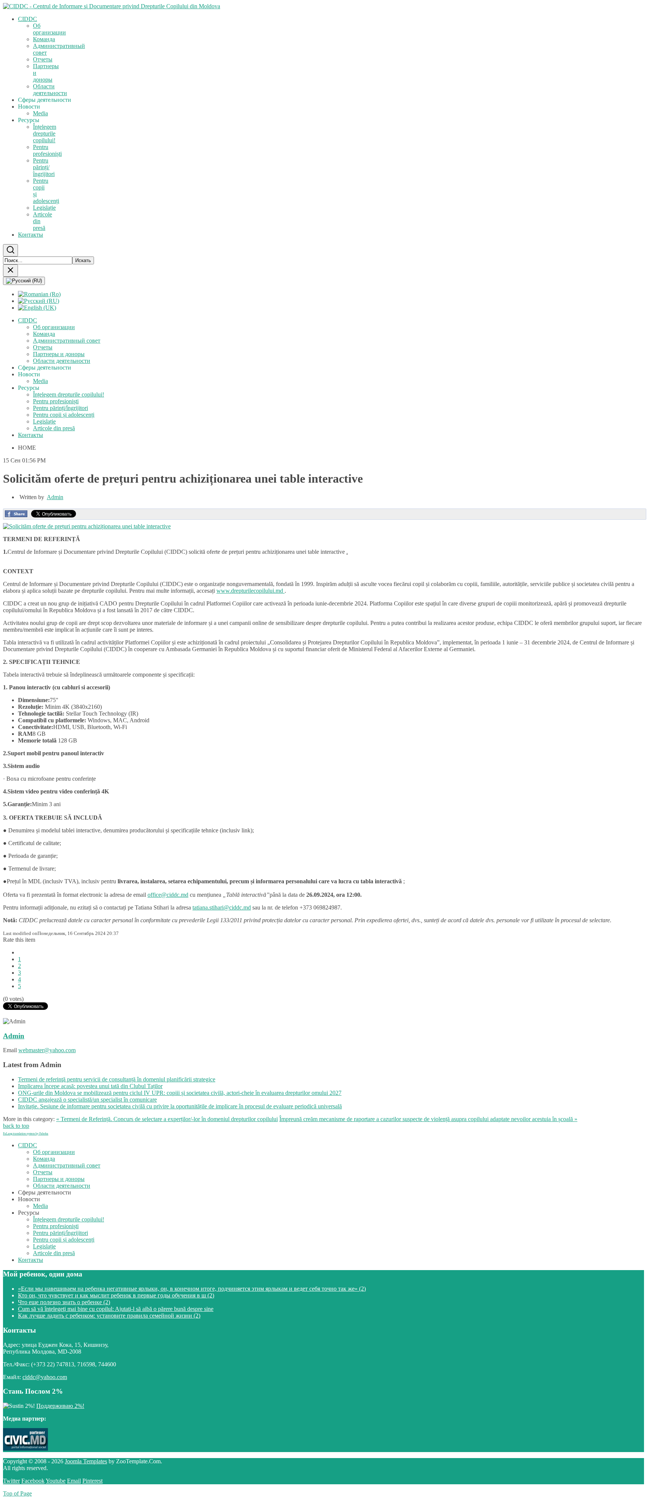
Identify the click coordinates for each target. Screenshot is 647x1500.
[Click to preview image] (87, 526)
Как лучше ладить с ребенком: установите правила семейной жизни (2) (109, 1315)
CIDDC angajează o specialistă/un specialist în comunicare (87, 1099)
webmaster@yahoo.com (47, 1050)
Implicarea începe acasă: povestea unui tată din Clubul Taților (90, 1086)
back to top (16, 1126)
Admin (55, 497)
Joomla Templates (86, 1461)
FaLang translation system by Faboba (25, 1133)
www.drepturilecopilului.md (250, 590)
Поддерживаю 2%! (60, 1406)
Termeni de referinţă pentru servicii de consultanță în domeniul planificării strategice (116, 1079)
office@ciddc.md (168, 895)
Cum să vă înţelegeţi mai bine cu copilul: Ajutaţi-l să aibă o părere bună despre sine (115, 1309)
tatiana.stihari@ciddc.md (221, 907)
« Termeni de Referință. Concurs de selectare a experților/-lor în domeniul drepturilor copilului (167, 1119)
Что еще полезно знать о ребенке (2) (64, 1302)
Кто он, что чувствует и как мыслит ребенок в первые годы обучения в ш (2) (116, 1295)
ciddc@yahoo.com (44, 1377)
